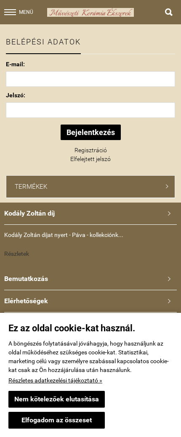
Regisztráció (91, 150)
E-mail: (15, 64)
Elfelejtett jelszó (90, 159)
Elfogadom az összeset (56, 420)
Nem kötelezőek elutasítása (56, 399)
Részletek (16, 253)
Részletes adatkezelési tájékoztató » (55, 380)
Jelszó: (15, 95)
